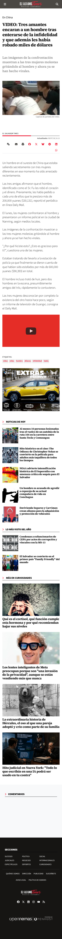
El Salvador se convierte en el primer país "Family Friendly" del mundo (40, 559)
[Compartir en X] (36, 144)
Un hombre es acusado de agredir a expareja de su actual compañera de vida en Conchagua (39, 492)
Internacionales (47, 860)
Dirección (26, 873)
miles (12, 361)
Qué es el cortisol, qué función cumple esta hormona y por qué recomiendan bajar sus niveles (30, 622)
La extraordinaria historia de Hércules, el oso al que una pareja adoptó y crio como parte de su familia (30, 723)
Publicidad (38, 873)
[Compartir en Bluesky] (43, 144)
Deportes (26, 864)
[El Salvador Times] (31, 4)
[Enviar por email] (16, 144)
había (46, 361)
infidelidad (37, 361)
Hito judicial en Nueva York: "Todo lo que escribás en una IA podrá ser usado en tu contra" (29, 771)
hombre (19, 361)
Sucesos (8, 856)
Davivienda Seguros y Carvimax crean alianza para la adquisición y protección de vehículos (39, 511)
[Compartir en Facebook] (29, 144)
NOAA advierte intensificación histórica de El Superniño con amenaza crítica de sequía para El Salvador (39, 473)
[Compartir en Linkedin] (56, 144)
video (5, 361)
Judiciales (9, 860)
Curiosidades (45, 864)
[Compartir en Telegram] (49, 144)
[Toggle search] (57, 4)
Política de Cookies (37, 880)
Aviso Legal (21, 880)
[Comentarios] (9, 144)
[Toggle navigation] (4, 4)
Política (26, 856)
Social (42, 856)
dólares (27, 361)
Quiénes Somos (13, 873)
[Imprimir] (23, 144)
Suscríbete (51, 873)
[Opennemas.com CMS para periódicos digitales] (31, 922)
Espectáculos (11, 864)
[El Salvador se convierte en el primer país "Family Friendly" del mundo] (10, 563)
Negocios (26, 860)
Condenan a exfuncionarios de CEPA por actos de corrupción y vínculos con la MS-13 (38, 539)
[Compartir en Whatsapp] (56, 150)
